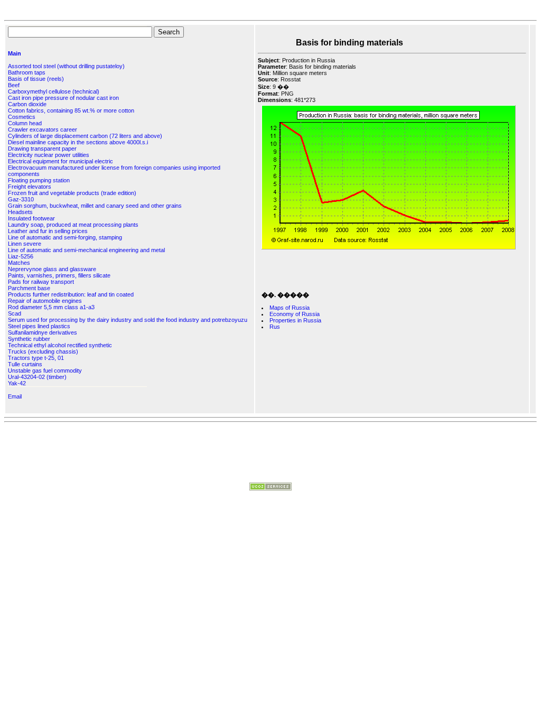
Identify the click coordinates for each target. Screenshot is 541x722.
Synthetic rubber (29, 339)
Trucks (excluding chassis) (43, 351)
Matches (19, 263)
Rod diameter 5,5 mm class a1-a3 (51, 307)
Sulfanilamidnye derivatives (42, 332)
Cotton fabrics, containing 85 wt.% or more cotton (71, 110)
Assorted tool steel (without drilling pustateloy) (66, 66)
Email (15, 396)
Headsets (20, 212)
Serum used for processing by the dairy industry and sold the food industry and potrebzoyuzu (127, 320)
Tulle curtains (25, 364)
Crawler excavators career (42, 129)
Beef (14, 85)
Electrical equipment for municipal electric (60, 161)
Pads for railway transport (41, 282)
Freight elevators (29, 186)
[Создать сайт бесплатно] (270, 488)
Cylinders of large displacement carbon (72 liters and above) (85, 136)
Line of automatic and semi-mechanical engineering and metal (86, 250)
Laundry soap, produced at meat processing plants (73, 224)
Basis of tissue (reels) (36, 79)
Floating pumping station (39, 180)
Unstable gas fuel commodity (45, 370)
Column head (25, 123)
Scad (14, 313)
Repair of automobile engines (45, 301)
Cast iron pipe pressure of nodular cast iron (63, 98)
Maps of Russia (289, 307)
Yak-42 (17, 383)
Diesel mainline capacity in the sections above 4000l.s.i (78, 142)
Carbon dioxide (27, 104)
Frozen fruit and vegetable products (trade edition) (72, 193)
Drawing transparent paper (42, 148)
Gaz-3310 (21, 199)
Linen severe (24, 243)
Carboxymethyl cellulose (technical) (53, 91)
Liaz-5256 (20, 256)
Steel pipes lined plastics (39, 326)
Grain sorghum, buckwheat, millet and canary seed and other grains (95, 205)
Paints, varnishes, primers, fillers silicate (59, 275)
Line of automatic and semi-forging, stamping (65, 237)
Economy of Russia (294, 314)
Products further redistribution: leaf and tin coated (71, 294)
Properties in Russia (295, 320)
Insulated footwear (31, 218)
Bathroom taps (26, 72)
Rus (274, 326)
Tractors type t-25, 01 (36, 358)
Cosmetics (21, 117)
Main (14, 53)
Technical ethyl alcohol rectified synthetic (60, 345)
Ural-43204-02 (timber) (37, 377)
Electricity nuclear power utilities (48, 155)
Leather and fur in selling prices (48, 231)
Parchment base (29, 288)
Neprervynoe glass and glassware (52, 269)
